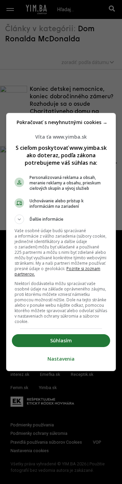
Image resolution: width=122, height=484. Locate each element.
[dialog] (61, 242)
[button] (61, 219)
